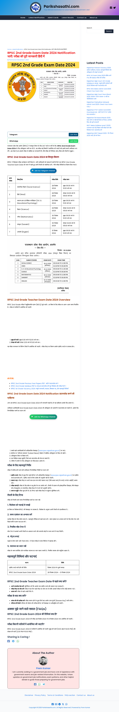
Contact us (81, 695)
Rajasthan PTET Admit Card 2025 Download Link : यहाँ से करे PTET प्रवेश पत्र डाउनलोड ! (99, 112)
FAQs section (70, 695)
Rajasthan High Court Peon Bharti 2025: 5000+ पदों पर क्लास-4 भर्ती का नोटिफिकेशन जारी (99, 96)
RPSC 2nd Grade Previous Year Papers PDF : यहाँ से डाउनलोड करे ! (35, 383)
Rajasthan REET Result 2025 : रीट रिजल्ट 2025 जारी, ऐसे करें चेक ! (100, 134)
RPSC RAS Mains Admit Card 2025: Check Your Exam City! (99, 90)
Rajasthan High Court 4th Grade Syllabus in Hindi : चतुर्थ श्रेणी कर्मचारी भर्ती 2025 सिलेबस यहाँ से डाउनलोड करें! (99, 83)
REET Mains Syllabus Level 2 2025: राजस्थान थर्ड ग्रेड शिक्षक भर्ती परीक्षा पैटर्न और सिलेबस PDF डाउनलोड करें (99, 127)
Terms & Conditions (55, 695)
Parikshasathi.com (61, 6)
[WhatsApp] (18, 641)
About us (90, 695)
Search (89, 28)
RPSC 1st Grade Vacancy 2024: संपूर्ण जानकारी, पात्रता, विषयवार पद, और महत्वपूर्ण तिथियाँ (39, 389)
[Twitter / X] (63, 704)
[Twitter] (114, 7)
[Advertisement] (43, 35)
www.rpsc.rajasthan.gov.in (49, 450)
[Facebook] (111, 7)
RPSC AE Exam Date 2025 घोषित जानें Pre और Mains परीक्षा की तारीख (99, 76)
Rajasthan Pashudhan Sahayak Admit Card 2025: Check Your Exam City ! (99, 104)
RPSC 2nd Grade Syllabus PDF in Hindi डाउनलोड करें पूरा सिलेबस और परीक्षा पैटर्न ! (38, 386)
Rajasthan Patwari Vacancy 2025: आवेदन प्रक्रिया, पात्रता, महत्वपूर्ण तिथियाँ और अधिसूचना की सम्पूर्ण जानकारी (99, 70)
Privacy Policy (40, 695)
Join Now (73, 134)
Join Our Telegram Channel (44, 171)
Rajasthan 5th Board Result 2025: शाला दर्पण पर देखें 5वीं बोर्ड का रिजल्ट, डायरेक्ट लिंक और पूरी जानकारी (99, 120)
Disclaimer (29, 695)
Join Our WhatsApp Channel (44, 417)
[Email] (56, 704)
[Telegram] (13, 641)
